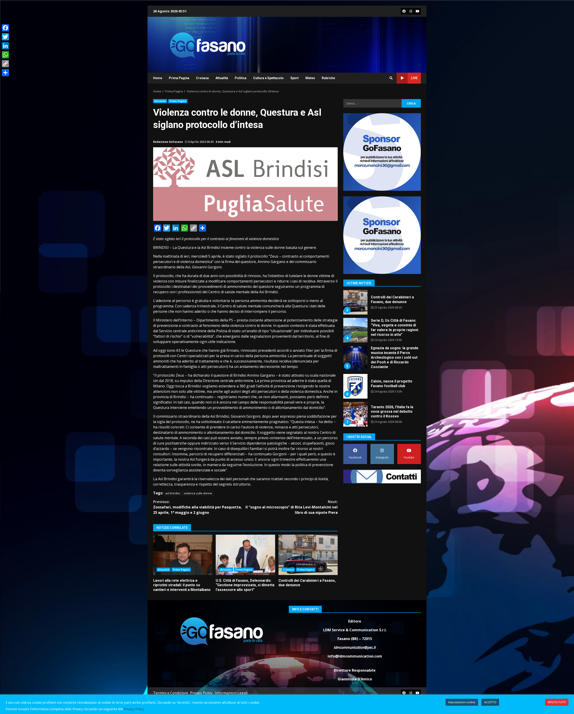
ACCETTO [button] (490, 702)
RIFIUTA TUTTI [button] (557, 702)
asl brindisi (172, 493)
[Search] (391, 78)
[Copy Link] (5, 63)
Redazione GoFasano (168, 142)
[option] (382, 304)
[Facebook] (5, 27)
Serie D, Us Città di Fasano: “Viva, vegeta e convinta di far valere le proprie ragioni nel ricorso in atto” (355, 330)
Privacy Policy (201, 692)
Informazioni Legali (231, 692)
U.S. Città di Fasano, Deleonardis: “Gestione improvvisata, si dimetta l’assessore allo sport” (245, 555)
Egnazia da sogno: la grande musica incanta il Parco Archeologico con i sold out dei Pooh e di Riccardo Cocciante (355, 358)
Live (414, 78)
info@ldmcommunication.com (355, 656)
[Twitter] (5, 36)
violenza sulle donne (198, 493)
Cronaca (202, 78)
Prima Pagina (179, 78)
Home (157, 78)
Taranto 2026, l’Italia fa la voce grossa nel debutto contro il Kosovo (355, 414)
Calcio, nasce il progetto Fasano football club (355, 386)
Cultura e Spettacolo (268, 78)
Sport (294, 78)
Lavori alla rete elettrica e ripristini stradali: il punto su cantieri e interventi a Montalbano (182, 555)
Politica (240, 78)
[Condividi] (5, 72)
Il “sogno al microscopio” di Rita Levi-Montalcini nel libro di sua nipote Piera (292, 507)
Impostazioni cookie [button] (461, 702)
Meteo (310, 78)
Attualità (221, 78)
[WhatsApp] (5, 54)
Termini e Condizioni (170, 692)
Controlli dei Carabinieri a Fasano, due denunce (308, 555)
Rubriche (328, 78)
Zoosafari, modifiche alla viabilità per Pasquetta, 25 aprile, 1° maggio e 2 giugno (197, 507)
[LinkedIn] (5, 45)
